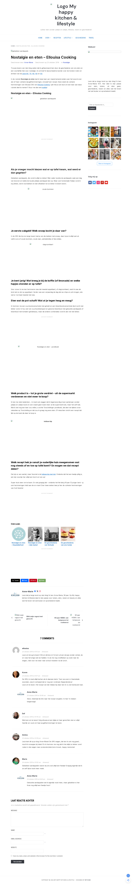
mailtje (44, 87)
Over (47, 38)
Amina (25, 735)
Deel (25, 580)
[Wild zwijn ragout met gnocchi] (19, 617)
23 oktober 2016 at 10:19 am (31, 717)
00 (41, 74)
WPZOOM (88, 880)
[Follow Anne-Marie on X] (37, 592)
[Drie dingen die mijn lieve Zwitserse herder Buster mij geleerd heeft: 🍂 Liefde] (116, 143)
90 (36, 74)
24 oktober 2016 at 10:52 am (31, 762)
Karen (24, 672)
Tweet (16, 580)
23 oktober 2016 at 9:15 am (31, 651)
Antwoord (45, 651)
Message (14, 810)
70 (30, 74)
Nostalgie (66, 62)
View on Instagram (104, 163)
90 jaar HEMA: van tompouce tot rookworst (61, 620)
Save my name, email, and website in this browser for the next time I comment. (38, 856)
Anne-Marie (28, 62)
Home (40, 38)
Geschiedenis (80, 38)
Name (13, 830)
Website (14, 847)
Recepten (57, 38)
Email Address (16, 839)
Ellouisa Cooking (44, 85)
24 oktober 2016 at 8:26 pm (36, 779)
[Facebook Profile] (35, 592)
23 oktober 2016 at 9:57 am (31, 676)
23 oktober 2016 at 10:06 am (36, 695)
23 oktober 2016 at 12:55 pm (31, 738)
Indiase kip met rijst (49, 474)
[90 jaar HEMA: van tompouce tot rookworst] (75, 620)
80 (33, 74)
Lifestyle (67, 38)
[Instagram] (40, 592)
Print (42, 580)
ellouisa (25, 648)
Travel (91, 38)
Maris (24, 759)
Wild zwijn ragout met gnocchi (34, 617)
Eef (23, 714)
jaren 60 (25, 74)
